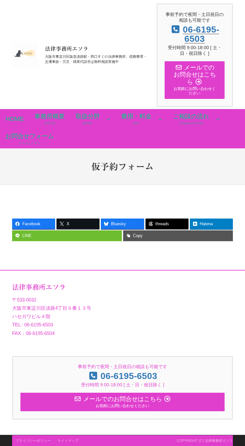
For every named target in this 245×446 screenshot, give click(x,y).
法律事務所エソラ (66, 48)
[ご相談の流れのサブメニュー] (218, 119)
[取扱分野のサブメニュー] (108, 119)
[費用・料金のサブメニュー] (160, 119)
